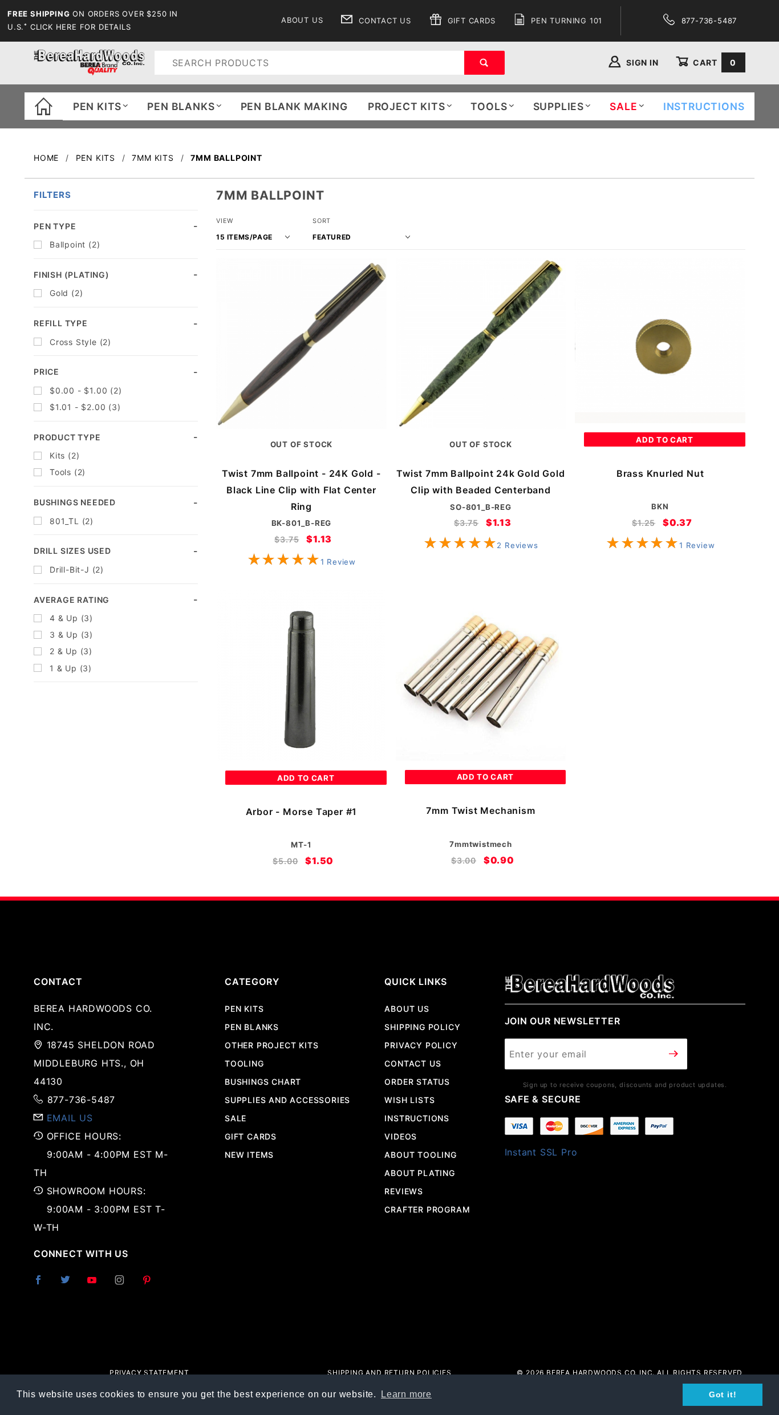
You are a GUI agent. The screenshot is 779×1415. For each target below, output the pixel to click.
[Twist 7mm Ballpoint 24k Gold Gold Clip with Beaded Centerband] (481, 343)
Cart (713, 62)
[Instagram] (124, 1284)
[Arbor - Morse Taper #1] (301, 675)
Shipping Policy (422, 1027)
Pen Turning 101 (565, 20)
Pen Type (55, 226)
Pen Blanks (180, 106)
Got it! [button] (723, 1394)
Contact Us (383, 20)
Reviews (403, 1191)
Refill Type (61, 323)
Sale (235, 1118)
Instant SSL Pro (541, 1152)
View (224, 221)
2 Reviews (517, 545)
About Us (302, 20)
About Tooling (420, 1154)
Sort (322, 221)
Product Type (67, 437)
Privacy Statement (149, 1372)
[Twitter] (70, 1284)
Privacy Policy (420, 1045)
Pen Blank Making (294, 106)
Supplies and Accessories (287, 1100)
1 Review (338, 561)
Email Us (70, 1118)
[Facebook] (43, 1284)
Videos (400, 1136)
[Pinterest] (151, 1284)
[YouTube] (97, 1284)
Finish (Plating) (71, 274)
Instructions (416, 1118)
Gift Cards (470, 20)
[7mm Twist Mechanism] (481, 675)
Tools (488, 106)
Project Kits (406, 106)
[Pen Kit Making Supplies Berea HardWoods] (89, 62)
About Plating (419, 1173)
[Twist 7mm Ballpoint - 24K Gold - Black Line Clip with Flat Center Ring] (301, 343)
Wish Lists (409, 1100)
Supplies (558, 106)
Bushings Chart (263, 1081)
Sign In (641, 62)
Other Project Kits (271, 1045)
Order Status (417, 1081)
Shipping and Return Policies (389, 1372)
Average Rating (71, 600)
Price (46, 371)
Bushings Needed (75, 502)
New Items (249, 1154)
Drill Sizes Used (72, 551)
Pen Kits (97, 106)
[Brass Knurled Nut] (660, 340)
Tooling (244, 1063)
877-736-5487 (708, 20)
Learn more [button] (406, 1394)
